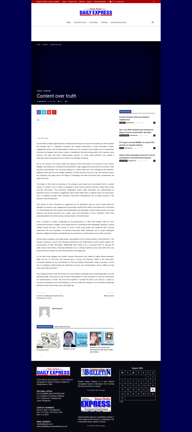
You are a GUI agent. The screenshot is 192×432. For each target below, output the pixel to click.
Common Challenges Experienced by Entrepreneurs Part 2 (50, 297)
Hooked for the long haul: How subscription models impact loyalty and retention (101, 350)
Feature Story (72, 1)
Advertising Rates (100, 1)
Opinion (89, 1)
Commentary (47, 91)
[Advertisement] (96, 33)
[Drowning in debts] (49, 339)
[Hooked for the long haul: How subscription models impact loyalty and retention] (102, 338)
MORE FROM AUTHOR (62, 327)
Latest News (123, 161)
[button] (152, 23)
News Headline (124, 135)
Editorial (82, 1)
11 (128, 385)
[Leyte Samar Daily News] (96, 11)
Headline (122, 122)
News (64, 1)
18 (128, 389)
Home (39, 45)
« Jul (121, 401)
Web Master (42, 101)
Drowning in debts (43, 350)
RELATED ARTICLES (45, 327)
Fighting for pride (69, 349)
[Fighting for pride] (75, 339)
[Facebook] (153, 1)
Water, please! (109, 296)
